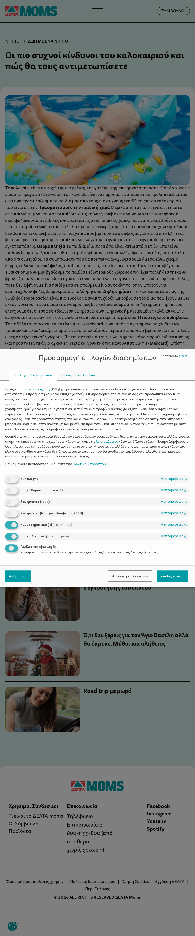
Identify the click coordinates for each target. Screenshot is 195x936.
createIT (184, 356)
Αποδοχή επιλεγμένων (130, 576)
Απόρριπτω (18, 576)
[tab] (33, 375)
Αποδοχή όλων (172, 576)
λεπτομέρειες (174, 479)
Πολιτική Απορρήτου (89, 464)
